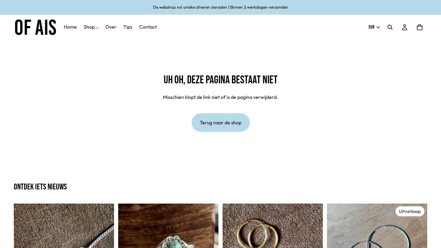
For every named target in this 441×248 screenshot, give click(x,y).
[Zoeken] (390, 27)
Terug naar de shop (221, 123)
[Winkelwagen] (419, 27)
